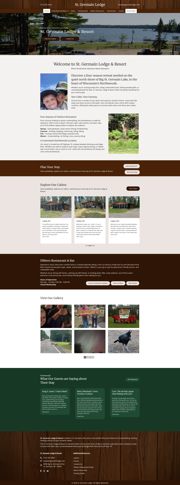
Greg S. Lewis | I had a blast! (54, 391)
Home (47, 11)
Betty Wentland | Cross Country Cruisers (87, 392)
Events (76, 461)
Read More (45, 412)
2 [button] (88, 245)
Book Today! (131, 11)
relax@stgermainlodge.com (129, 5)
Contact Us (78, 464)
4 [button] (91, 245)
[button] (68, 11)
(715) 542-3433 (46, 5)
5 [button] (93, 245)
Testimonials (111, 11)
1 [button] (86, 245)
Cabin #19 (114, 221)
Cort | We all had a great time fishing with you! (123, 392)
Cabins (73, 11)
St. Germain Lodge (90, 5)
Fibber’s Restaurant (97, 11)
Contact (121, 11)
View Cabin (45, 230)
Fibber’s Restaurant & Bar (84, 467)
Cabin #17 (80, 221)
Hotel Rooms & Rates (59, 11)
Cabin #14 (46, 221)
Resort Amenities (80, 470)
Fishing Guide (83, 11)
